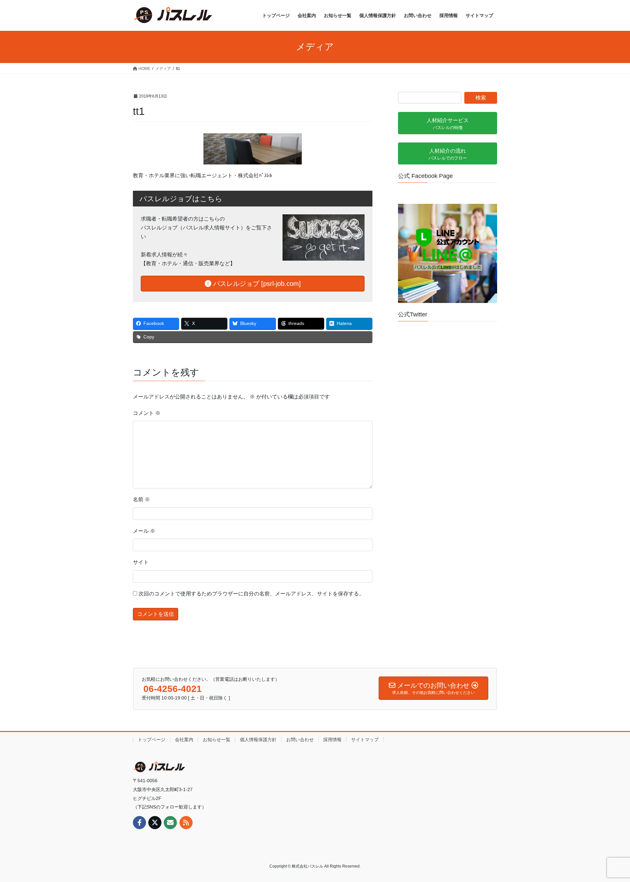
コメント (146, 413)
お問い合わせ (300, 739)
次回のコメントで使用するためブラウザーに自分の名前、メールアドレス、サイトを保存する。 (251, 593)
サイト (141, 562)
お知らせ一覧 (216, 739)
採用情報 (332, 739)
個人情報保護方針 (258, 739)
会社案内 (184, 739)
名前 (141, 499)
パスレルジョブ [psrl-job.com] (256, 283)
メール (144, 531)
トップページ (151, 739)
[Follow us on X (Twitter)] (154, 822)
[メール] (170, 822)
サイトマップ (365, 739)
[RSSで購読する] (186, 822)
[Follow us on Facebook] (139, 822)
